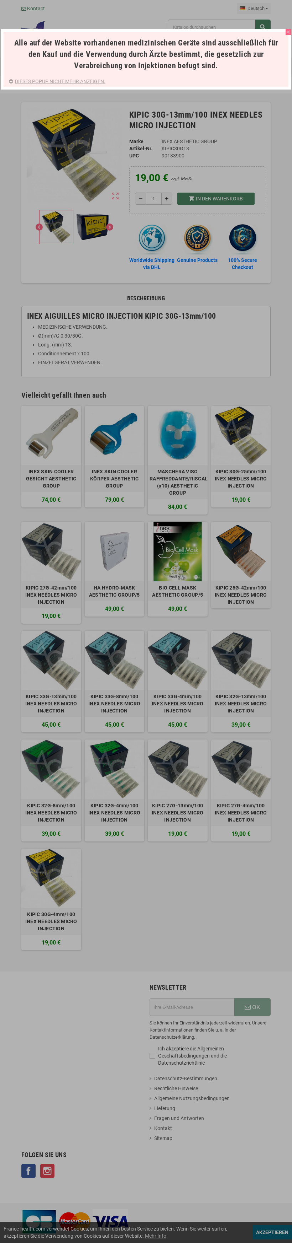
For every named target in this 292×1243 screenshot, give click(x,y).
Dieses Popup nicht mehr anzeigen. (60, 81)
